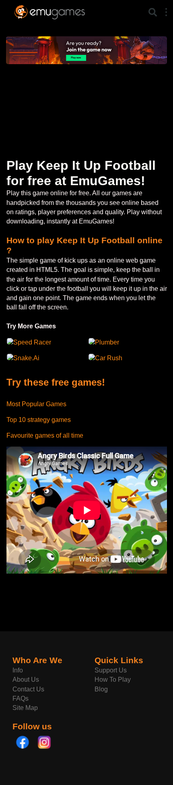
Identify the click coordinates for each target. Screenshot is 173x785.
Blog (101, 689)
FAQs (20, 698)
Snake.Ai (26, 358)
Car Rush (108, 358)
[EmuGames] (49, 11)
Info (17, 670)
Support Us (111, 670)
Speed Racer (32, 342)
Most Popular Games (36, 404)
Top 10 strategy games (38, 419)
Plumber (107, 342)
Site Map (25, 707)
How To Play (113, 679)
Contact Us (28, 689)
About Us (25, 679)
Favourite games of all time (44, 435)
